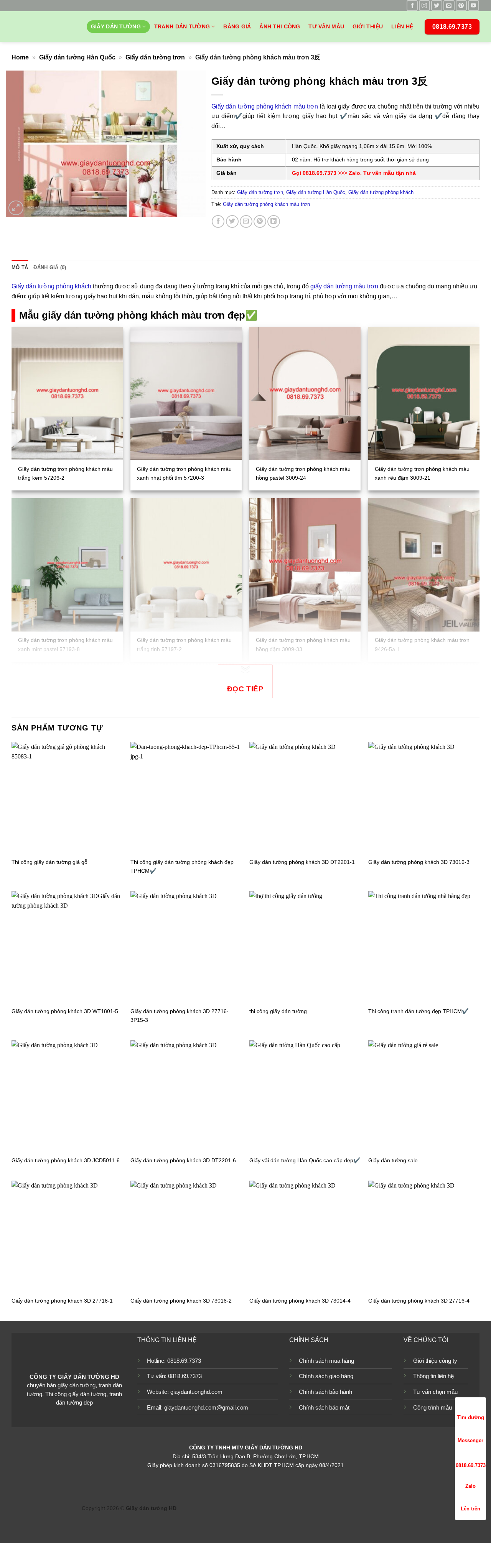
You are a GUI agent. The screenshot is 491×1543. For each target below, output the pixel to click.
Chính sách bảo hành (325, 1391)
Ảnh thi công (279, 26)
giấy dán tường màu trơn (344, 286)
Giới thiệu (368, 26)
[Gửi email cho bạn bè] (246, 221)
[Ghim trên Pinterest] (260, 221)
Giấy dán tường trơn (155, 57)
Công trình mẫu (432, 1407)
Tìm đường (470, 1417)
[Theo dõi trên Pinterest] (461, 5)
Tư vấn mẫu (326, 26)
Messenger (470, 1440)
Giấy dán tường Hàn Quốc (77, 57)
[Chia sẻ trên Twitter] (232, 221)
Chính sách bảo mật (324, 1407)
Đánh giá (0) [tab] (49, 267)
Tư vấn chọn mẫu (435, 1391)
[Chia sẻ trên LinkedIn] (273, 221)
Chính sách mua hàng (326, 1360)
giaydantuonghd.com (196, 1391)
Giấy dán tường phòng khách (381, 192)
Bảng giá (237, 26)
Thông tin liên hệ (433, 1376)
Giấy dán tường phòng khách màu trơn (264, 106)
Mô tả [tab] (20, 267)
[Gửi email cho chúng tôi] (449, 5)
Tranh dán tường (182, 26)
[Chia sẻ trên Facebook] (218, 221)
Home (20, 57)
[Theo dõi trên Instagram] (424, 5)
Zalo (470, 1486)
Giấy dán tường (116, 26)
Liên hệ (402, 26)
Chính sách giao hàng (326, 1376)
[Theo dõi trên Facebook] (412, 5)
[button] (15, 208)
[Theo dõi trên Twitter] (436, 5)
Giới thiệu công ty (435, 1360)
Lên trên (470, 1509)
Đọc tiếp (245, 689)
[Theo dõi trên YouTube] (473, 5)
